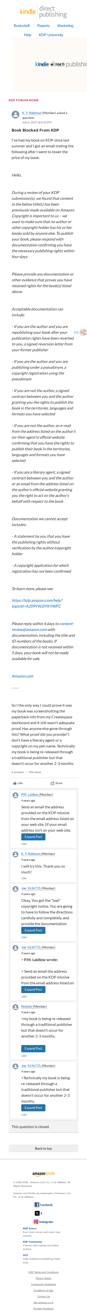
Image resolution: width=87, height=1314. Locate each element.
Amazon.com (22, 676)
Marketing (65, 26)
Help (27, 35)
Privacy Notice (43, 1278)
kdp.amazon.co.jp (43, 1302)
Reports (43, 26)
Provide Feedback (43, 1308)
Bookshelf (21, 26)
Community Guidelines (43, 1284)
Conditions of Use (43, 1290)
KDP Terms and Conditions (43, 1272)
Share (59, 783)
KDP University (51, 35)
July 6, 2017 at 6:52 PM (36, 122)
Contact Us (43, 1296)
